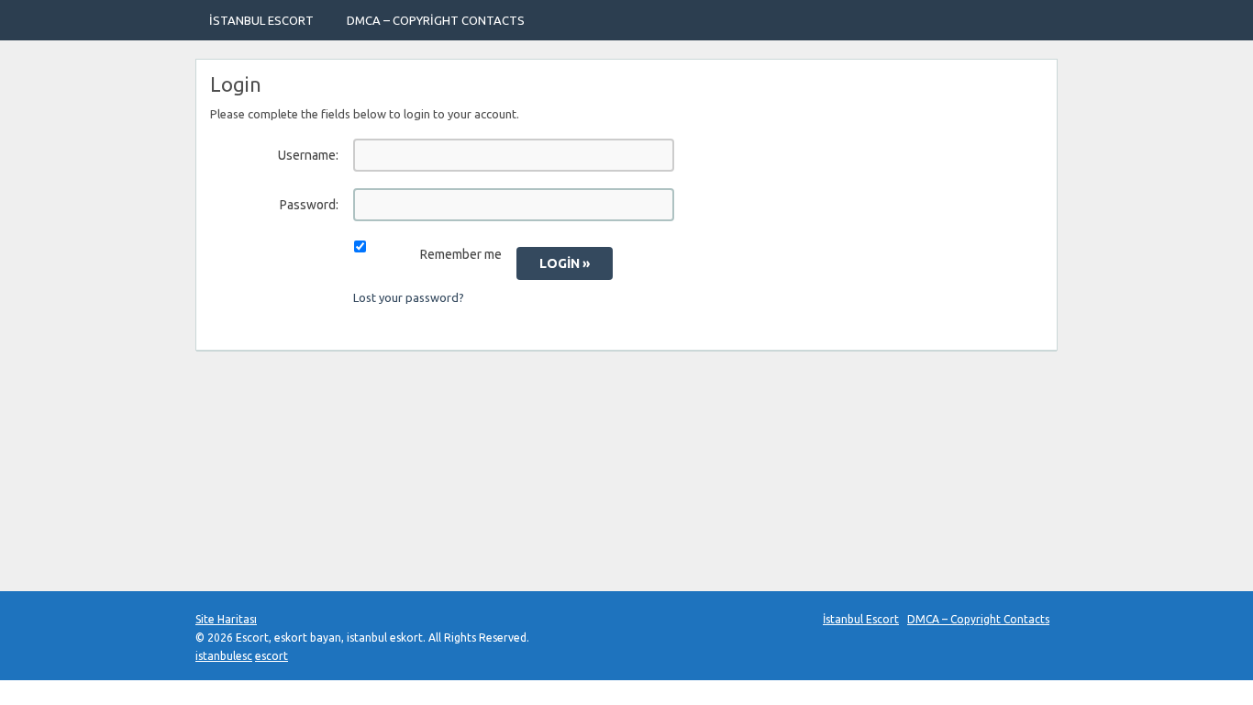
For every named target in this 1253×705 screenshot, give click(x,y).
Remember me (461, 254)
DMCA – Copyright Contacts (436, 20)
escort (271, 656)
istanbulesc (223, 656)
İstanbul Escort (261, 20)
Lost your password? (408, 297)
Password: (309, 204)
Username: (308, 155)
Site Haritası (226, 619)
